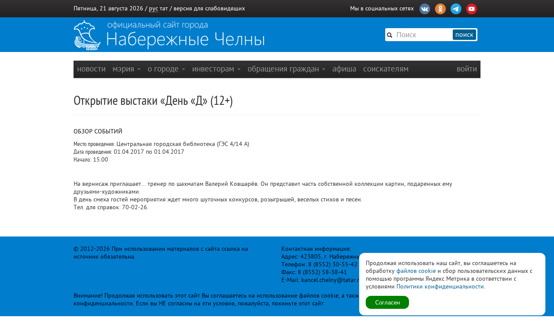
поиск (464, 35)
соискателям (386, 68)
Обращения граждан (284, 68)
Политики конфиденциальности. (440, 286)
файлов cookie (416, 271)
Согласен (387, 302)
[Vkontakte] (425, 7)
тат (164, 8)
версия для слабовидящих (209, 8)
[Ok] (440, 7)
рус (153, 8)
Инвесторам (214, 68)
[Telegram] (456, 7)
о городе (164, 68)
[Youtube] (471, 7)
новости (91, 68)
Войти (467, 68)
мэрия (124, 68)
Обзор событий (98, 131)
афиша (344, 68)
